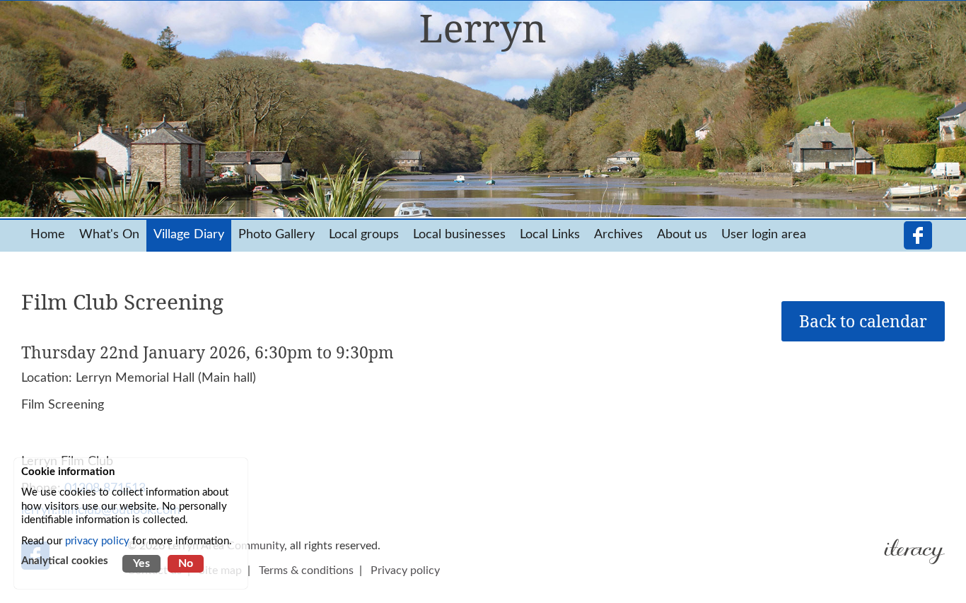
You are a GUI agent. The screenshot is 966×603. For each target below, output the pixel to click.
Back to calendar (863, 321)
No (185, 563)
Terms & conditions (306, 570)
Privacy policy (405, 570)
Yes (141, 563)
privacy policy (97, 541)
